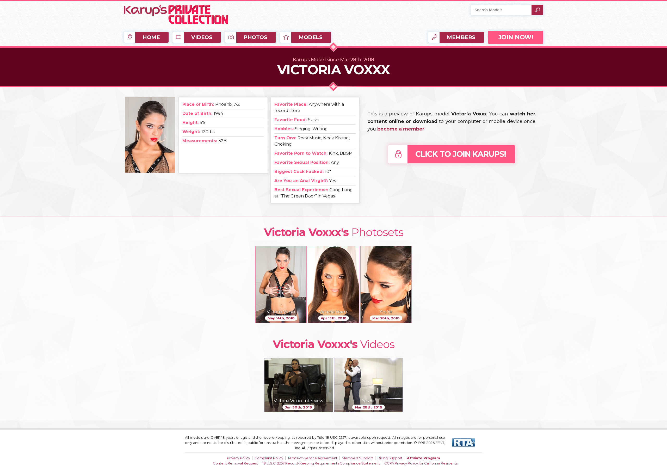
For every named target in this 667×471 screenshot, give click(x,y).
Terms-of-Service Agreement (312, 458)
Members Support (357, 458)
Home (151, 37)
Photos (255, 37)
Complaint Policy (269, 458)
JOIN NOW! (515, 37)
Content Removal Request (235, 463)
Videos (201, 37)
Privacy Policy (238, 458)
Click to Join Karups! (460, 154)
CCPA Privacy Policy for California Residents (421, 463)
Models (310, 37)
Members (461, 37)
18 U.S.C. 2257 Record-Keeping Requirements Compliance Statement (321, 463)
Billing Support (390, 458)
